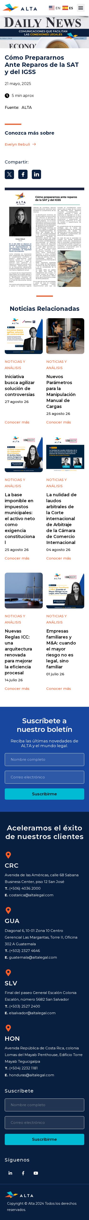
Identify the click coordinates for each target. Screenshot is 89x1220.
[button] (81, 8)
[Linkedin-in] (10, 1173)
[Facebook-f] (23, 1173)
